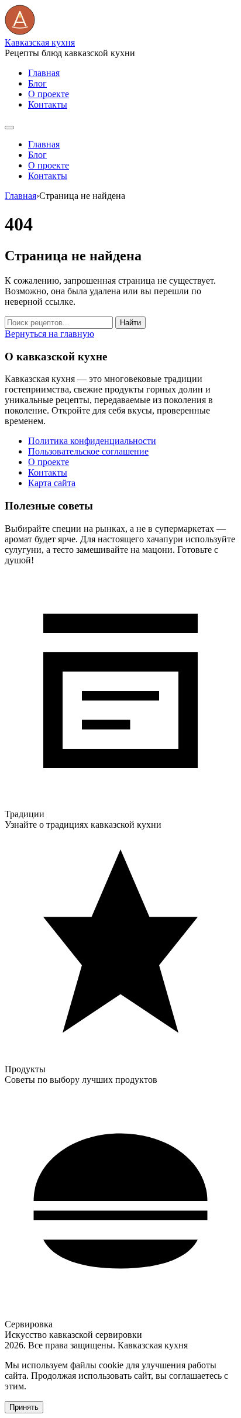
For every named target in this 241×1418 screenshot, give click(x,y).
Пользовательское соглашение (88, 451)
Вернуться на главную (49, 334)
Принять (24, 1407)
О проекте (48, 94)
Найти (130, 322)
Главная (44, 73)
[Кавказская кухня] (20, 32)
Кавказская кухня (40, 42)
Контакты (47, 104)
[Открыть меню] (9, 127)
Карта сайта (51, 483)
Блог (37, 83)
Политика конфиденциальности (92, 441)
